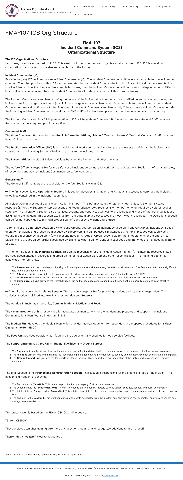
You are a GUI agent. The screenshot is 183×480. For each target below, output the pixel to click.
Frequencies (89, 6)
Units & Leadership (130, 6)
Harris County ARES (37, 9)
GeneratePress (110, 475)
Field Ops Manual (164, 6)
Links (76, 14)
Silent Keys (89, 14)
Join (76, 6)
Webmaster (161, 468)
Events (147, 6)
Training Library (107, 6)
